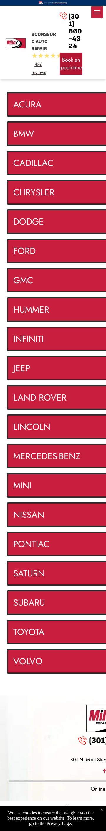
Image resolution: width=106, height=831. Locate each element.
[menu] (97, 12)
